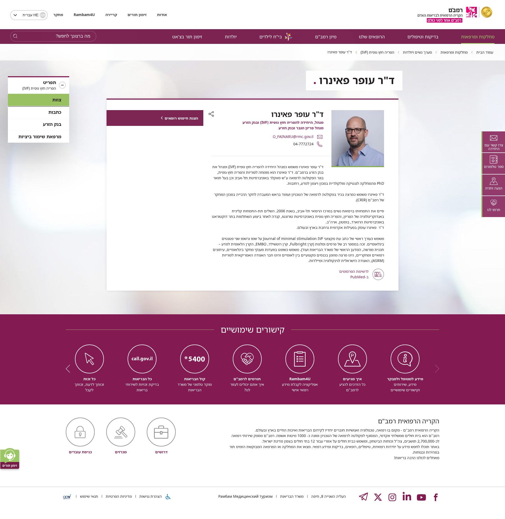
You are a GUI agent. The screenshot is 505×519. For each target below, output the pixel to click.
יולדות (231, 37)
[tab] (493, 141)
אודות (162, 14)
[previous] (435, 368)
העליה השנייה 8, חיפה (328, 496)
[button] (38, 85)
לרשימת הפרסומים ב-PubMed (353, 274)
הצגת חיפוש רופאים (181, 118)
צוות (56, 100)
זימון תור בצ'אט (187, 37)
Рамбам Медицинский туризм (245, 496)
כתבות (54, 112)
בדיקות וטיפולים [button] (422, 37)
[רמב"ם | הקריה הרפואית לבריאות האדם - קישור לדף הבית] (455, 14)
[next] (69, 368)
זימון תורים (137, 14)
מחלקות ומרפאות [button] (477, 37)
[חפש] (15, 36)
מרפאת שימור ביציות (39, 136)
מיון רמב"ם (325, 37)
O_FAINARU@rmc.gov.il (293, 136)
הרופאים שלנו (372, 37)
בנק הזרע (52, 124)
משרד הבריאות (291, 496)
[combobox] (29, 15)
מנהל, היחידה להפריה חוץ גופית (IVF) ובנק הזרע (283, 122)
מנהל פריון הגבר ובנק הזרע (301, 127)
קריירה (111, 14)
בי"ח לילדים (270, 37)
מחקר (58, 14)
